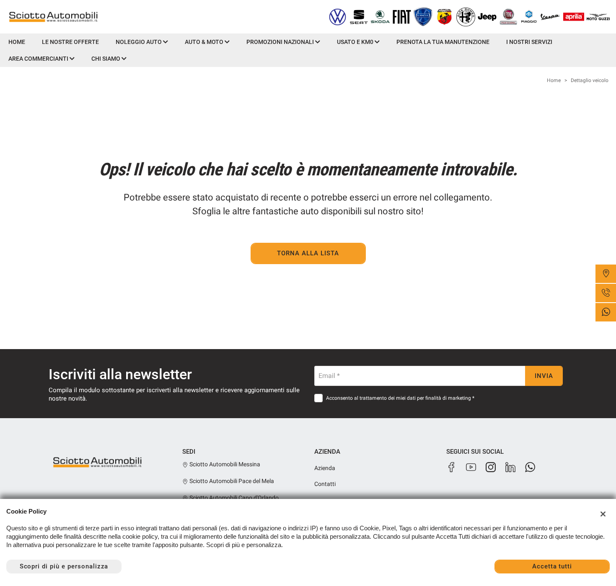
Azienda (324, 468)
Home (16, 42)
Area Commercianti (39, 58)
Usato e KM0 (356, 42)
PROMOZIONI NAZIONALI (280, 42)
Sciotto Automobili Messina (224, 464)
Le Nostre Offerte (70, 42)
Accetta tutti (552, 566)
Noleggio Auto (139, 42)
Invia (544, 376)
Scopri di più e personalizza (64, 566)
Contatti (325, 484)
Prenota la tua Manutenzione (442, 42)
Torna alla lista (308, 253)
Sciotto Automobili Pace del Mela (231, 481)
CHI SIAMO (106, 58)
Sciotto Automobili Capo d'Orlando (233, 497)
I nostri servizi (529, 42)
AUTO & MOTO (205, 42)
